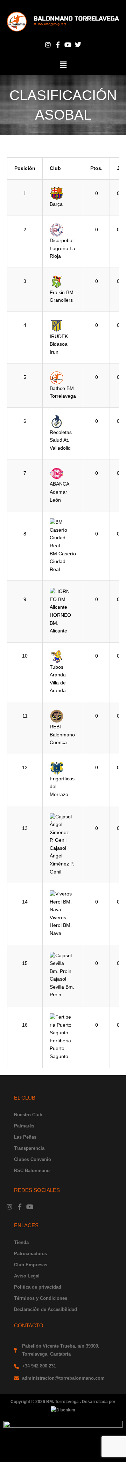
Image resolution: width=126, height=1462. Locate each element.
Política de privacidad (37, 1287)
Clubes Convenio (32, 1159)
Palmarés (24, 1126)
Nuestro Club (28, 1114)
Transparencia (29, 1148)
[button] (63, 65)
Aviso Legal (27, 1276)
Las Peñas (25, 1137)
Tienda (21, 1242)
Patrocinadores (30, 1253)
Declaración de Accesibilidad (45, 1309)
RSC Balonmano (32, 1170)
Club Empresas (30, 1264)
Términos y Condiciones (40, 1298)
